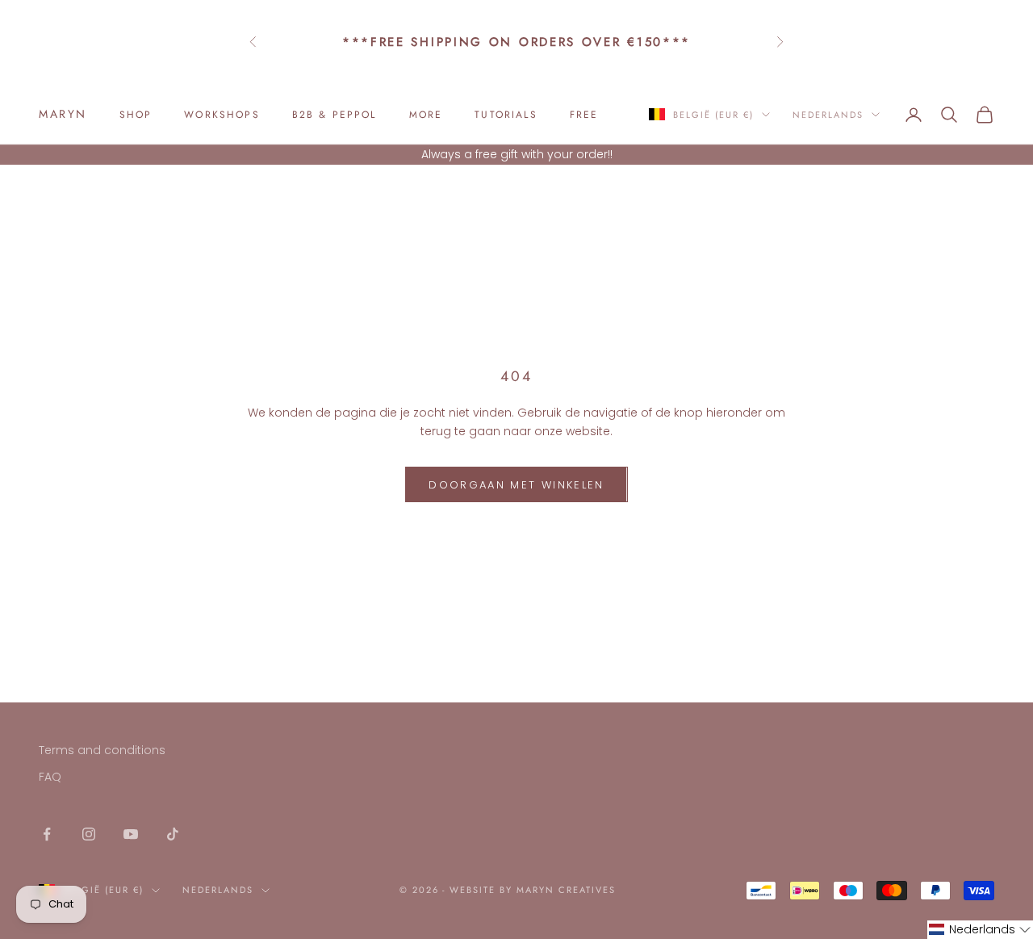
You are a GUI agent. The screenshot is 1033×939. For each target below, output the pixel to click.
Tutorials (506, 114)
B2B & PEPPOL (334, 114)
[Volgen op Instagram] (89, 834)
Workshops (221, 114)
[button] (980, 929)
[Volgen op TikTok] (173, 834)
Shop (136, 114)
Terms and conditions (102, 750)
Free (584, 114)
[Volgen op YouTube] (131, 834)
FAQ (50, 777)
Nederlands (828, 114)
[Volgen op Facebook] (47, 834)
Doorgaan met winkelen (516, 485)
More (426, 114)
